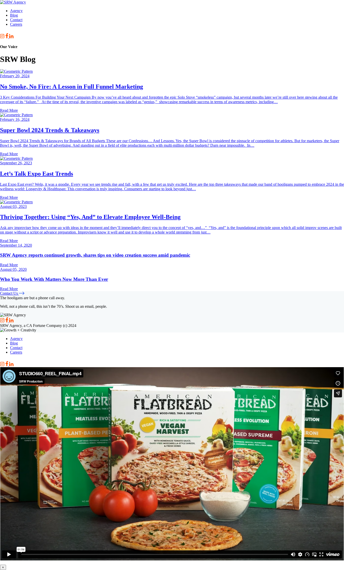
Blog (14, 15)
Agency (16, 11)
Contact (16, 20)
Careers (16, 24)
